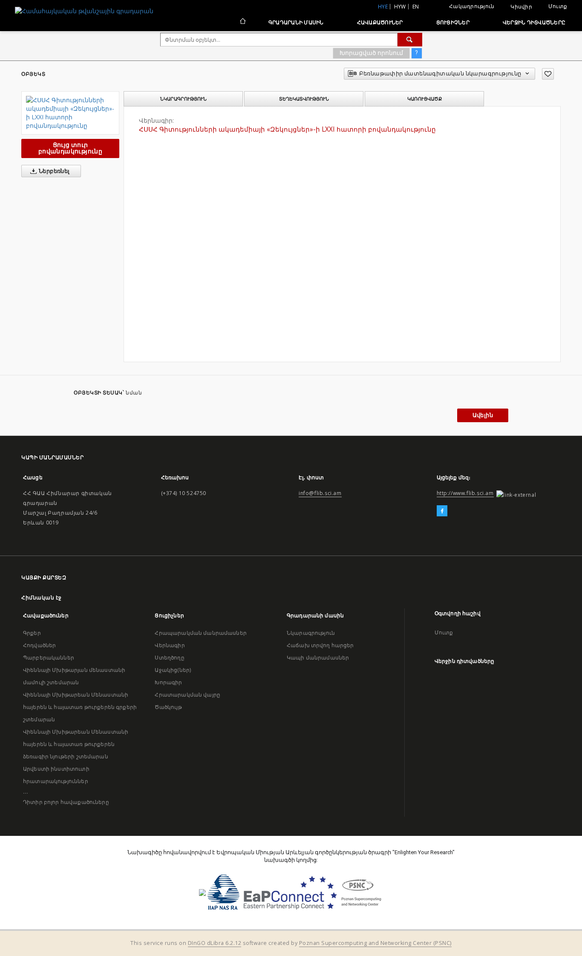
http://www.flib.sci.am (465, 493)
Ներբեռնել (53, 171)
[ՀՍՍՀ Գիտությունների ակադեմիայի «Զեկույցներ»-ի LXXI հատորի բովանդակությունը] (70, 113)
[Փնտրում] (410, 39)
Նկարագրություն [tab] (183, 99)
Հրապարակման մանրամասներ (200, 632)
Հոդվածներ (39, 645)
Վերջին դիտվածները (534, 22)
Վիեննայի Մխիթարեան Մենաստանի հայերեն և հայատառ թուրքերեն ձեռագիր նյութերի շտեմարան (75, 744)
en (415, 6)
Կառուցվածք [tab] (424, 99)
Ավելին (483, 415)
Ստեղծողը (169, 657)
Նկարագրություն (311, 632)
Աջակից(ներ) (173, 670)
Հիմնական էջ (41, 597)
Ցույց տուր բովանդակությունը (70, 148)
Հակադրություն (471, 6)
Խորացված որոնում (371, 52)
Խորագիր (168, 682)
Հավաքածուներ (380, 22)
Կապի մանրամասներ (318, 657)
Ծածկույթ (168, 707)
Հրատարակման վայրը (187, 694)
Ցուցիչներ (453, 22)
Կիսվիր (521, 6)
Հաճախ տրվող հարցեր (320, 645)
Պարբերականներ (48, 657)
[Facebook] (442, 511)
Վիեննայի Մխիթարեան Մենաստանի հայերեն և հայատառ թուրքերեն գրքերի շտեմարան (80, 707)
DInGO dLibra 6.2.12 (215, 943)
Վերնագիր (169, 645)
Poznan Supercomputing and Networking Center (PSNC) (375, 943)
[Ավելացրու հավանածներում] (548, 74)
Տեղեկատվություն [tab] (304, 99)
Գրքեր (32, 632)
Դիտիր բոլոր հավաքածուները (66, 802)
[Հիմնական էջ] (242, 22)
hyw (400, 6)
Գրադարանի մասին (296, 22)
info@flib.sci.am (320, 493)
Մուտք (557, 6)
